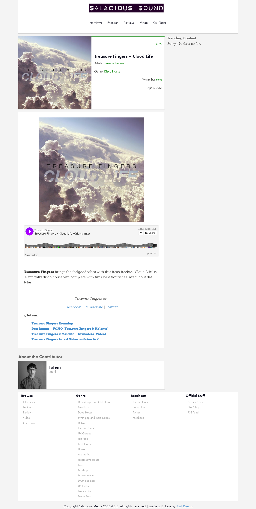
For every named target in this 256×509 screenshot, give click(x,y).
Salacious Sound (126, 8)
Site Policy (193, 407)
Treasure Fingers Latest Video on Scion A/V (65, 339)
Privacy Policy (195, 402)
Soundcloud (93, 307)
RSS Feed (193, 412)
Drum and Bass (86, 481)
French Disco (85, 491)
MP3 (159, 44)
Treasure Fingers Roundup (52, 323)
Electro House (86, 428)
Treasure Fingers (113, 63)
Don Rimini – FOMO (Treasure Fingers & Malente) (70, 328)
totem (159, 79)
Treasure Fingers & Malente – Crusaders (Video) (68, 334)
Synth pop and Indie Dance (94, 418)
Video (144, 22)
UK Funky (83, 486)
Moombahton (86, 475)
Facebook (73, 307)
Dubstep (82, 423)
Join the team (140, 402)
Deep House (85, 412)
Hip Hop (83, 439)
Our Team (159, 22)
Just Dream (184, 506)
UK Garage (84, 433)
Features (112, 22)
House (81, 449)
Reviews (129, 22)
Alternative (84, 454)
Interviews (95, 22)
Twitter (112, 307)
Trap (80, 465)
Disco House (112, 71)
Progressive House (89, 460)
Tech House (85, 444)
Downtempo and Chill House (94, 402)
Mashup (83, 470)
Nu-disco (83, 407)
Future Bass (84, 496)
